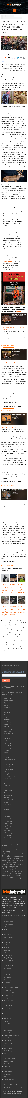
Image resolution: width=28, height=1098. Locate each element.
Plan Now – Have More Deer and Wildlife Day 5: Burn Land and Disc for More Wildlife (21, 609)
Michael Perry (5, 636)
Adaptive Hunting (8, 700)
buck (10, 854)
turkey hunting (15, 878)
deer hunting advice (18, 629)
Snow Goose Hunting (9, 821)
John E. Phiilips (7, 869)
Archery (6, 705)
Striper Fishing (7, 826)
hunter (20, 632)
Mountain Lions (8, 795)
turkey (13, 875)
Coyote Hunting (8, 729)
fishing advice (7, 864)
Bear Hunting (7, 710)
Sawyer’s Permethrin (8, 261)
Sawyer (3, 640)
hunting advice (13, 867)
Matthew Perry (14, 634)
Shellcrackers (7, 816)
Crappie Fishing (8, 731)
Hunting (13, 1084)
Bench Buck (12, 623)
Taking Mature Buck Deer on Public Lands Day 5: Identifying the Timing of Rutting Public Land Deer (21, 588)
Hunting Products (8, 781)
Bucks (13, 854)
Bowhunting (7, 719)
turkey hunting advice (7, 879)
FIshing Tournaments (9, 764)
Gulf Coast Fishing (8, 769)
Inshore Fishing (7, 783)
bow (21, 851)
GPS (19, 864)
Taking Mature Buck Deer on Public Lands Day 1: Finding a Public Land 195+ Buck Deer (13, 587)
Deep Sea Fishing (8, 738)
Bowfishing (6, 717)
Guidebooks (7, 1087)
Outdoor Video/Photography (11, 800)
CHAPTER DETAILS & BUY (8, 345)
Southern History (8, 823)
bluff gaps (10, 625)
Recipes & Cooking (8, 811)
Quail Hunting (7, 804)
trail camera (4, 875)
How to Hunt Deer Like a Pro (8, 427)
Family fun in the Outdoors (11, 755)
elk (17, 860)
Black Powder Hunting (9, 712)
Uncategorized (18, 17)
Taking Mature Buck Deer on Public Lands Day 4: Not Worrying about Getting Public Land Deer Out (5, 610)
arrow (11, 849)
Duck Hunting (7, 748)
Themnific (18, 1093)
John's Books (7, 785)
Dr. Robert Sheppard (12, 860)
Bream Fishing (7, 722)
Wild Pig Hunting (8, 837)
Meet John (6, 1084)
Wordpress (6, 1093)
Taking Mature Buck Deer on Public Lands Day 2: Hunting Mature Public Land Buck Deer (5, 587)
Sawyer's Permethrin (11, 640)
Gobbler (15, 864)
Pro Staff (6, 802)
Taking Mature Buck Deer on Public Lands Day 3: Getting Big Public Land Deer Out (13, 27)
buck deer (16, 625)
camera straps (12, 627)
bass (16, 849)
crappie (21, 854)
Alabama (4, 849)
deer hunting (6, 858)
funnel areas (15, 632)
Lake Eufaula (20, 871)
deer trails (19, 631)
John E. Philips (16, 869)
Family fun (6, 752)
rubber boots (21, 638)
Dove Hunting (7, 743)
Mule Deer (6, 797)
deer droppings (8, 629)
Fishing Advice (7, 757)
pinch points (20, 636)
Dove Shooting (7, 745)
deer (2, 629)
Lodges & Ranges (8, 790)
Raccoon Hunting (8, 809)
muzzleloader (12, 636)
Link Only (6, 788)
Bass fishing (6, 852)
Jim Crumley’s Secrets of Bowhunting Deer (12, 362)
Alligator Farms (7, 703)
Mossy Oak (4, 873)
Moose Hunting (8, 792)
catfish (16, 854)
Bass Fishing (7, 707)
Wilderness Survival (9, 840)
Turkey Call (18, 875)
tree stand (9, 875)
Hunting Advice (12, 17)
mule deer (9, 873)
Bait (13, 849)
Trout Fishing (7, 830)
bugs (7, 627)
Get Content (15, 1087)
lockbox (8, 634)
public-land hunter (12, 638)
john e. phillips (9, 871)
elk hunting (21, 860)
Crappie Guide (17, 856)
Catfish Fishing (7, 726)
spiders (19, 640)
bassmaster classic (15, 852)
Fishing (19, 1084)
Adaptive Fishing (8, 698)
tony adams (19, 873)
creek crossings (20, 627)
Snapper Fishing (8, 818)
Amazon (18, 311)
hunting (4, 867)
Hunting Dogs (7, 778)
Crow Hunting (7, 736)
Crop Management (8, 733)
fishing (14, 862)
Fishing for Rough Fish (9, 759)
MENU (14, 10)
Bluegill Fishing (7, 714)
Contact (22, 1087)
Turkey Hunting (8, 833)
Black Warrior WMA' (21, 623)
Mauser (21, 634)
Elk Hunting (7, 750)
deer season (7, 631)
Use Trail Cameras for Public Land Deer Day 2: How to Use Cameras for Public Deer (13, 609)
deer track (13, 631)
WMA (7, 642)
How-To (6, 771)
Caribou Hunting (8, 724)
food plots (8, 632)
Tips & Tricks (7, 828)
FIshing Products (8, 762)
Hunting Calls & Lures (9, 776)
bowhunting (5, 854)
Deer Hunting (6, 17)
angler (7, 849)
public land (4, 638)
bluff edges (4, 625)
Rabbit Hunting (7, 807)
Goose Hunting (7, 766)
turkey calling (5, 877)
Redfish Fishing (7, 814)
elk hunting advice (6, 862)
